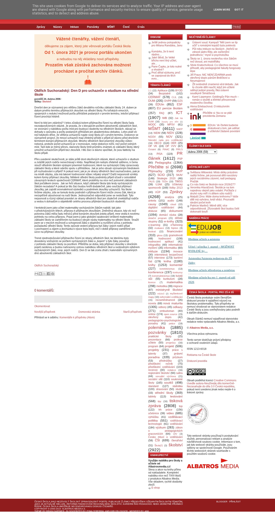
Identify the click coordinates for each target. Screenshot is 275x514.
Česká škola (42, 501)
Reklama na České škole (201, 354)
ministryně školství (169, 289)
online (152, 314)
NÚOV (152, 136)
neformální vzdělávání (171, 297)
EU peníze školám (170, 108)
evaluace (159, 228)
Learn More (222, 9)
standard (153, 386)
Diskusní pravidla (197, 360)
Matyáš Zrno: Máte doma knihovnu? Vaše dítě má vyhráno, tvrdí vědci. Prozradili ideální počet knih (214, 199)
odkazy (178, 307)
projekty (153, 350)
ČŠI (157, 440)
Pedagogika (163, 162)
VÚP (157, 192)
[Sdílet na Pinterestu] (52, 274)
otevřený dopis (159, 317)
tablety (152, 396)
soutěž (168, 382)
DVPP (167, 100)
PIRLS (179, 149)
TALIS (151, 181)
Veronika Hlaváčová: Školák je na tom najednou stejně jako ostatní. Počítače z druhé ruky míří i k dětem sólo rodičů (213, 190)
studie (179, 389)
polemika (156, 327)
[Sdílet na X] (44, 274)
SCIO (161, 175)
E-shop (155, 487)
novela (152, 303)
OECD (158, 143)
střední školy (164, 392)
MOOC (152, 124)
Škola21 (158, 445)
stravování (162, 389)
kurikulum (169, 278)
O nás (141, 26)
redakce (171, 370)
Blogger (221, 501)
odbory (162, 307)
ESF (180, 104)
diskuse (152, 210)
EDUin (160, 104)
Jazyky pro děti (169, 121)
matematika (175, 282)
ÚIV (175, 434)
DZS (180, 100)
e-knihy (169, 221)
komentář (176, 265)
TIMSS (179, 181)
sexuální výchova (166, 376)
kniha (167, 261)
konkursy (178, 272)
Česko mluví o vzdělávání (165, 437)
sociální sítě (155, 379)
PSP (180, 158)
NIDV (170, 132)
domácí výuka (167, 214)
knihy (151, 265)
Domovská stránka (89, 311)
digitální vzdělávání (161, 207)
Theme (38, 511)
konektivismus (167, 268)
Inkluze (74, 26)
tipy (159, 401)
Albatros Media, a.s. (201, 327)
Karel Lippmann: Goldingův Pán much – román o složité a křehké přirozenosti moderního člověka (214, 99)
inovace (178, 251)
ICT (179, 112)
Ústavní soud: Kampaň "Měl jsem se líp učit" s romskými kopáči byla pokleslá (215, 44)
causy (152, 204)
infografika (154, 244)
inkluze (153, 251)
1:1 (149, 90)
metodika (161, 286)
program (153, 346)
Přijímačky (155, 171)
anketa (152, 200)
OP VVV (170, 146)
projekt (169, 346)
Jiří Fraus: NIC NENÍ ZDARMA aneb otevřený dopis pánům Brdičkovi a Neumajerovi (211, 77)
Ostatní (152, 149)
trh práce (165, 409)
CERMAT (154, 97)
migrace (178, 286)
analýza (169, 197)
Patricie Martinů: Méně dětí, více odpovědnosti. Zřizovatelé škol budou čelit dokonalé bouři (214, 208)
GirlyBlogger (119, 511)
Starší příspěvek (132, 311)
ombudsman (167, 310)
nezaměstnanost (165, 300)
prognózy (171, 342)
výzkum (161, 427)
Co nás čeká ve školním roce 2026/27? (212, 184)
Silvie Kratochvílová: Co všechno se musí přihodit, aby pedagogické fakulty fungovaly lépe (215, 68)
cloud (173, 204)
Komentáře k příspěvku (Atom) (77, 317)
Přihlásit (235, 501)
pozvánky (157, 332)
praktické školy (159, 336)
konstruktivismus (161, 276)
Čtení (126, 26)
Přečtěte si (158, 167)
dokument (176, 210)
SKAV (179, 175)
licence (152, 282)
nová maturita (173, 303)
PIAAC (166, 149)
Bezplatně (165, 93)
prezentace (154, 339)
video (170, 413)
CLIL (174, 97)
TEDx (165, 181)
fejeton (174, 228)
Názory (57, 26)
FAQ (161, 113)
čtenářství (177, 440)
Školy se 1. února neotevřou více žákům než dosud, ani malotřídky (213, 60)
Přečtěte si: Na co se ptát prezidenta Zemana (217, 114)
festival (152, 231)
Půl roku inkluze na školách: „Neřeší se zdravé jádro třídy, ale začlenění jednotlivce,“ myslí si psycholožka (214, 51)
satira (179, 373)
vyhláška (153, 417)
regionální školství (159, 373)
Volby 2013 (176, 187)
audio (170, 200)
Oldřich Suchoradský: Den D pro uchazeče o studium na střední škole (86, 92)
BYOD (179, 90)
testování (176, 396)
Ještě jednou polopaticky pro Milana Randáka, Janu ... (166, 45)
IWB (164, 118)
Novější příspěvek (44, 311)
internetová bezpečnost (168, 254)
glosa (159, 235)
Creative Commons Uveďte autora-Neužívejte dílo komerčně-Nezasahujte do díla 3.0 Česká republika (211, 383)
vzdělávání (176, 423)
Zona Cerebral (95, 511)
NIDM (157, 132)
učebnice (153, 413)
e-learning (154, 225)
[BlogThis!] (40, 274)
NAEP (179, 129)
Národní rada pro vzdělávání (165, 140)
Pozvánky (93, 26)
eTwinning (177, 225)
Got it (239, 9)
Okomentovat (42, 306)
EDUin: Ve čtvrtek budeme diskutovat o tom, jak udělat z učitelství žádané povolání (224, 128)
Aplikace (162, 90)
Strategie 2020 (166, 178)
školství (46, 101)
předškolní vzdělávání (161, 367)
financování (175, 231)
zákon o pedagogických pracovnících (165, 431)
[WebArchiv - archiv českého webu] (197, 423)
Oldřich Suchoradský (46, 265)
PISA (159, 153)
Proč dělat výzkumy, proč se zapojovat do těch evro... (165, 75)
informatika (170, 247)
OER (173, 143)
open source (170, 314)
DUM (151, 100)
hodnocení (165, 238)
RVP (180, 171)
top (181, 406)
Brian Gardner (55, 511)
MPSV (171, 124)
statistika (178, 386)
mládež (160, 293)
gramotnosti (176, 235)
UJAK (159, 184)
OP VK (152, 146)
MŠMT (111, 26)
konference (155, 272)
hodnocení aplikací (161, 241)
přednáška (165, 360)
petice (172, 323)
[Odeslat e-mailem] (36, 274)
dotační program (157, 218)
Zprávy (41, 26)
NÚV (169, 136)
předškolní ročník (160, 363)
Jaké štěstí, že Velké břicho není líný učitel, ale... (164, 60)
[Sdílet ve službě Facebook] (48, 274)
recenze (153, 370)
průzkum (178, 357)
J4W (146, 511)
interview (159, 257)
